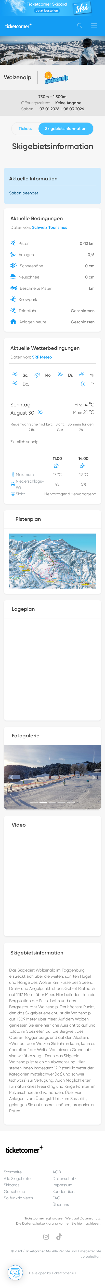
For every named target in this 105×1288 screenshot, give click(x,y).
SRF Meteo (42, 357)
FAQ (56, 1198)
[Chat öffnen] (15, 1272)
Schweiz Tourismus (49, 227)
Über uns (60, 1204)
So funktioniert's (18, 1198)
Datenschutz (64, 1178)
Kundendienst (65, 1191)
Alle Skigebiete (17, 1178)
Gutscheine (14, 1191)
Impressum (62, 1185)
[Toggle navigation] (94, 25)
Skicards (11, 1185)
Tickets (25, 128)
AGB (56, 1172)
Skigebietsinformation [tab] (65, 128)
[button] (11, 777)
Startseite (13, 1172)
